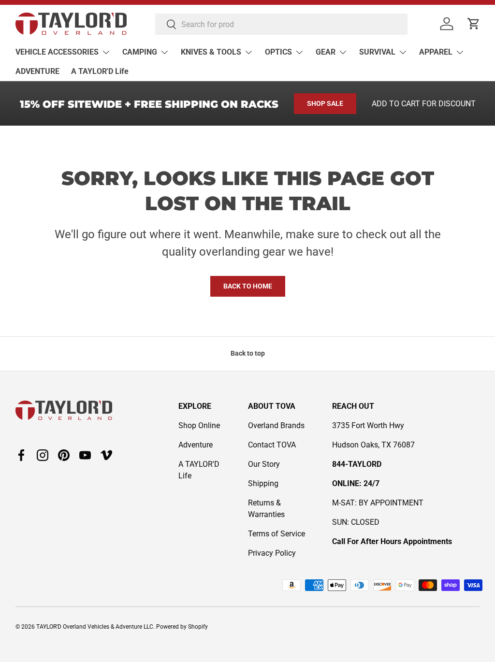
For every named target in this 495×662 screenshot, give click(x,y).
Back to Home (247, 286)
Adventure (195, 444)
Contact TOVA (272, 444)
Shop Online (199, 425)
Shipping (263, 483)
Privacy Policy (272, 553)
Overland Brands (276, 425)
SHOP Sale (325, 103)
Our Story (264, 464)
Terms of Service (276, 533)
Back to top (248, 353)
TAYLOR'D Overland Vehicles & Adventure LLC (94, 626)
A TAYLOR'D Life (100, 71)
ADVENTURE (37, 71)
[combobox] (281, 24)
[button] (473, 23)
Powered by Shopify (182, 626)
